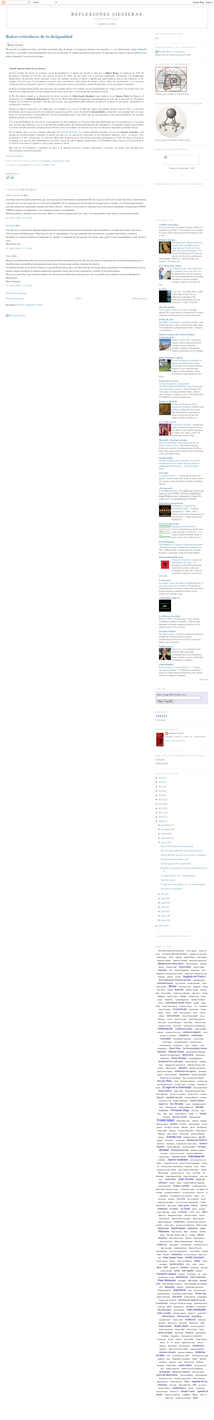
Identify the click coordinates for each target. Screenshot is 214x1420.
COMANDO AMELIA (169, 597)
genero (159, 1127)
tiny (184, 694)
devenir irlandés (191, 1061)
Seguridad (175, 1336)
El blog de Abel (166, 319)
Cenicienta (203, 1006)
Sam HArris (179, 1333)
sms (168, 1355)
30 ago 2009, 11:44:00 (19, 248)
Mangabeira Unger (175, 1215)
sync (162, 1369)
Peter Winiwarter (167, 1280)
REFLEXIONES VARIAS (171, 357)
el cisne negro (180, 1084)
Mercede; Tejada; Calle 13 (177, 1235)
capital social (193, 996)
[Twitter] (12, 179)
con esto (113, 49)
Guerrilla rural (173, 1136)
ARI (170, 970)
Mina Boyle (199, 1241)
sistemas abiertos (197, 1349)
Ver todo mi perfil (175, 741)
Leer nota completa (14, 155)
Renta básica (168, 1316)
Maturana (163, 1231)
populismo (180, 1290)
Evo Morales (176, 1103)
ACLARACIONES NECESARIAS (174, 954)
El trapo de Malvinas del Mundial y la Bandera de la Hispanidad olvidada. (187, 361)
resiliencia (190, 1319)
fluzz (171, 1114)
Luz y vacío (177, 291)
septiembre (166, 837)
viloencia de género (172, 1395)
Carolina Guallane (198, 1000)
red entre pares (164, 1310)
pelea (205, 1274)
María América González (181, 1219)
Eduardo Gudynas (188, 1081)
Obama (172, 1261)
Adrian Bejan (162, 957)
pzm (169, 1306)
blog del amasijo (167, 307)
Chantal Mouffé (180, 1009)
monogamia (173, 1245)
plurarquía (170, 1287)
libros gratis (183, 1205)
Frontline (183, 1124)
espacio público (197, 1100)
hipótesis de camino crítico (187, 1144)
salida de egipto (165, 1333)
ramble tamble (166, 457)
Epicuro (160, 1097)
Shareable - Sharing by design (173, 439)
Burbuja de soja (192, 990)
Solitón (194, 1359)
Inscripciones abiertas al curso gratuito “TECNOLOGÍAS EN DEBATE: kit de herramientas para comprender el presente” (180, 386)
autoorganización (165, 983)
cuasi (202, 1045)
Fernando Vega (180, 1110)
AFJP (171, 957)
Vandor (191, 1388)
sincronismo (172, 1346)
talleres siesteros (172, 1369)
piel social (192, 1280)
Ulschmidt (10, 225)
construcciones (195, 1042)
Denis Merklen (179, 1058)
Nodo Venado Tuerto (173, 1257)
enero (163, 920)
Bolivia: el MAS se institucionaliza (173, 618)
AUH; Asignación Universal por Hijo (175, 980)
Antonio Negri (198, 967)
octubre (164, 833)
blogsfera (196, 987)
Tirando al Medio (167, 631)
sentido (171, 1339)
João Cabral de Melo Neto (188, 1170)
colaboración (165, 1028)
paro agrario (188, 1270)
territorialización (201, 1375)
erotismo (203, 1097)
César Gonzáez (164, 1009)
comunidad (165, 1038)
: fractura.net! (165, 488)
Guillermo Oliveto (189, 1137)
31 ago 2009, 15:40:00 (19, 285)
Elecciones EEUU (200, 1088)
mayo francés (176, 1232)
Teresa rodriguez (186, 1375)
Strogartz (160, 1365)
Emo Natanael (162, 1094)
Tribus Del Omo (185, 1385)
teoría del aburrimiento (167, 1375)
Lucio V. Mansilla (162, 1212)
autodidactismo (199, 980)
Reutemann (193, 1323)
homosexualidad (189, 1147)
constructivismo (165, 1045)
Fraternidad (165, 1120)
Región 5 (191, 1313)
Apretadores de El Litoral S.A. (184, 526)
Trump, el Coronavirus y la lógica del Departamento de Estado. (186, 561)
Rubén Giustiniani (166, 1329)
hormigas (202, 1147)
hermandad (180, 1140)
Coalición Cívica (164, 1026)
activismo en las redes (198, 954)
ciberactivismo (173, 1016)
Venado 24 (174, 1391)
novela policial (161, 1261)
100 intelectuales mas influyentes (171, 951)
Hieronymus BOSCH (197, 1140)
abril (163, 906)
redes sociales (164, 1313)
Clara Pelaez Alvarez (197, 1019)
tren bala (173, 1385)
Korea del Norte (165, 1186)
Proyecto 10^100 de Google (181, 1303)
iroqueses (188, 1166)
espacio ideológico (180, 1101)
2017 (160, 786)
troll (194, 1385)
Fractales (166, 1117)
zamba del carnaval (183, 1398)
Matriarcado (163, 1228)
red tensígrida (179, 1310)
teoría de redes (198, 1372)
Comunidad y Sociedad (182, 1039)
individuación (196, 1156)
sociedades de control (180, 1355)
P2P (166, 1267)
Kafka (179, 1183)
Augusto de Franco (194, 976)
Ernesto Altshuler (191, 1097)
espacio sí (163, 1104)
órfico (194, 1264)
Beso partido (161, 987)
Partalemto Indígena (166, 1274)
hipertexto (170, 1144)
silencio (200, 1342)
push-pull (161, 1307)
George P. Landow (172, 1127)
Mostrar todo (204, 679)
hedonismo (169, 1140)
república (196, 1316)
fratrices (195, 1121)
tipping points (162, 1382)
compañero (184, 1035)
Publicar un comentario (16, 293)
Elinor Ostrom (165, 1091)
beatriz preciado (194, 983)
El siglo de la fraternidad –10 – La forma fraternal (183, 884)
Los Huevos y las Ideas (169, 616)
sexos (162, 1342)
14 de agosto (191, 951)
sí (171, 1342)
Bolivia (170, 990)
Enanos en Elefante (168, 401)
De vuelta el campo (167, 634)
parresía (199, 1271)
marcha (202, 1215)
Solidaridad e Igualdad (181, 1359)
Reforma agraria (180, 1313)
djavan (160, 1075)
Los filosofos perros (167, 475)
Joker (188, 1173)
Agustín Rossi (189, 957)
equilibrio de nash (174, 1097)
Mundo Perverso (195, 1248)
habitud (160, 1140)
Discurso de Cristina (165, 1071)
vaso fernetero (162, 1391)
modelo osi (162, 1244)
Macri (204, 1212)
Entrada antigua (140, 298)
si (168, 1342)
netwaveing (176, 1254)
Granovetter (184, 1134)
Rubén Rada (192, 1329)
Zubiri (195, 1398)
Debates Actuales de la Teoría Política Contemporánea (177, 336)
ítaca (196, 1166)
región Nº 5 (202, 1313)
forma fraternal (180, 1114)
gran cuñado (172, 1134)
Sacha (201, 1329)
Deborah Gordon (176, 1051)
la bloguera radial (187, 1189)
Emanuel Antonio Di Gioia (195, 1091)
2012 (160, 808)
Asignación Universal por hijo (196, 974)
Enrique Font (193, 1094)
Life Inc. (194, 1205)
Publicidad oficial (200, 1303)
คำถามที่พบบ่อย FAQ (168, 490)
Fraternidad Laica (183, 1121)
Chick (175, 1013)
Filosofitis (163, 472)
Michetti (188, 1238)
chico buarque (185, 1013)
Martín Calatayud (165, 1222)
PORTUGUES (161, 763)
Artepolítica (195, 970)
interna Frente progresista (189, 1163)
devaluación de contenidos (170, 1061)
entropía (203, 1094)
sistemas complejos (185, 1352)
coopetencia (178, 1045)
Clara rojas (162, 1022)
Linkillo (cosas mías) (169, 224)
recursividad (201, 1307)
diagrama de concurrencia (175, 1065)
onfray (197, 1261)
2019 (160, 782)
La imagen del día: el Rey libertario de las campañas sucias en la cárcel (187, 269)
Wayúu (195, 1395)
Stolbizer (199, 1362)
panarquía (195, 1268)
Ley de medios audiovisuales (187, 1202)
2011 (160, 812)
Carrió (160, 1003)
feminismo (163, 1110)
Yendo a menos (166, 646)
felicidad (199, 1107)
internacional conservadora (171, 1166)
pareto (177, 1271)
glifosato (184, 1127)
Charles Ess (193, 1009)
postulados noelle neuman (182, 1294)
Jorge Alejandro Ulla (173, 1176)
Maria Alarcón (164, 1219)
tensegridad (164, 1372)
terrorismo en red (165, 1378)
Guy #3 (202, 1137)
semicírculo (161, 1339)
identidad (164, 1149)
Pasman (182, 1274)
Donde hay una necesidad (170, 1078)
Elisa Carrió (178, 1091)
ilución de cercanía (177, 1153)
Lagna (196, 1196)
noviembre (166, 829)
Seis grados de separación (191, 1336)
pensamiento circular (166, 1277)
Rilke (202, 1323)
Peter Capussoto (197, 1277)
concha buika (198, 1039)
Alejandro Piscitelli (29, 165)
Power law (49, 165)
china (195, 1013)
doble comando (171, 1075)
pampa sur (174, 1268)
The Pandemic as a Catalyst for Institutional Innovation (181, 544)
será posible (188, 1339)
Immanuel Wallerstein (195, 1153)
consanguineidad (180, 1042)
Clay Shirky (188, 1022)
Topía (186, 1381)
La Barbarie (165, 580)
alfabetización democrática (171, 963)
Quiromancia (178, 1307)
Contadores (160, 719)
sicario (177, 1342)
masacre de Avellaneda (185, 1225)
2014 (160, 799)
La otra (162, 288)
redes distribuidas (196, 1309)
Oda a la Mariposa (185, 1261)
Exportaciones (171, 1107)
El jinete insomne (167, 239)
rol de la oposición (198, 1326)
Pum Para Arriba (168, 879)
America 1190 (171, 967)
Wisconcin (169, 1398)
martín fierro (179, 1222)
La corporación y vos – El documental (178, 875)
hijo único (160, 1144)
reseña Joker (178, 1320)
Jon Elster (196, 1173)
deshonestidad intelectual (171, 557)
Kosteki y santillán (181, 1186)
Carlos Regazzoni (182, 1000)
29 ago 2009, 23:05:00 (19, 217)
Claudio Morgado (174, 1022)
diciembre (165, 824)
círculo (169, 1019)
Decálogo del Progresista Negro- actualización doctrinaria (185, 405)
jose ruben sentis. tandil (170, 265)
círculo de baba (180, 1019)
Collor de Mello (200, 1029)
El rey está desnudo (167, 227)
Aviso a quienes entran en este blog (173, 309)
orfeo (188, 1264)
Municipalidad (161, 1251)
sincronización (184, 1346)
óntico (204, 1261)
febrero (164, 915)
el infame (191, 1084)
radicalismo (190, 1307)
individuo (162, 1160)
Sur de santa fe (200, 1365)
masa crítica (169, 1225)
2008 (160, 925)
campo (183, 996)
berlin (204, 983)
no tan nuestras (190, 1254)
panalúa (184, 1267)
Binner (173, 986)
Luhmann (182, 1212)
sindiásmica (198, 1345)
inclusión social (179, 1156)
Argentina (162, 970)
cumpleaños (162, 1048)
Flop (202, 1110)
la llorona (200, 1192)
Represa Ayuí (183, 1316)
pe (199, 1274)
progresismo (202, 1297)
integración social (170, 1163)
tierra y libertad (199, 1378)
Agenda (179, 957)
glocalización (202, 1127)
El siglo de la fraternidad (177, 1087)
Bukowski (179, 990)
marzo (163, 911)
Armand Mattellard (181, 970)
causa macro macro (169, 1006)
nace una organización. (178, 1251)
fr (196, 1114)
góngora (172, 1131)
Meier (186, 1232)
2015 (160, 795)
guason (161, 1137)
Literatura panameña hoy (171, 503)
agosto (164, 842)
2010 (160, 816)
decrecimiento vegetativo (196, 1052)
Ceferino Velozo (186, 1006)
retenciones (172, 1323)
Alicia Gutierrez (191, 964)
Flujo (165, 1114)
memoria (193, 1232)
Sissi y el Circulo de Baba (178, 1349)
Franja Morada (194, 1117)
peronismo (182, 1277)
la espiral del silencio (172, 1192)
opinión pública (177, 1264)
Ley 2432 (181, 1199)
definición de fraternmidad (170, 1055)
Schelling (165, 1336)
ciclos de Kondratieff (190, 1016)
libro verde (172, 1205)
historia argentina (173, 1147)
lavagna (171, 1199)
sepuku (179, 1339)
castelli (196, 1003)
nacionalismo (195, 1251)
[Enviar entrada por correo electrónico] (70, 161)
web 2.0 (203, 1395)
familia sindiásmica (186, 1107)
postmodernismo (163, 1294)
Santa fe (189, 1333)
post (190, 1290)
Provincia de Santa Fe (167, 1300)
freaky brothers (162, 1124)
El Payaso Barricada (169, 523)
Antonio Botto (185, 967)
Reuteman (183, 1323)
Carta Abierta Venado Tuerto (178, 1003)
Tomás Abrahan (176, 1382)
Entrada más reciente (15, 298)
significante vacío (188, 1342)
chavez (168, 1013)
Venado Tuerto (188, 1391)
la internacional (188, 1192)
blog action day (185, 987)
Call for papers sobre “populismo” (176, 863)
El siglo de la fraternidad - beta (175, 859)
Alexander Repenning (197, 960)
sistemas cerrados (167, 1352)
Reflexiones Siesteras (106, 14)
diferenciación (171, 1068)
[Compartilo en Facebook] (8, 179)
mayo (163, 902)
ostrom (201, 1264)
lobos (194, 1209)
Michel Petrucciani (176, 1238)
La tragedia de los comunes (181, 1196)
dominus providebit (199, 1075)
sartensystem (200, 1333)
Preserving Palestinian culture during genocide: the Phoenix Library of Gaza (179, 444)
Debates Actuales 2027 (181, 339)
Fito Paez (195, 1110)
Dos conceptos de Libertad (193, 1078)
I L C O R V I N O (167, 421)
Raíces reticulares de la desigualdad (39, 36)
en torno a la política (178, 1094)
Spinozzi (172, 1362)
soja (168, 1359)
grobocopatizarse (197, 1134)
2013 (160, 803)
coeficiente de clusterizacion (194, 1026)
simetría (162, 1346)
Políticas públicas (164, 1290)
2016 (160, 790)
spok (180, 1362)
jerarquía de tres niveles (166, 1170)
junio (163, 898)
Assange (161, 977)
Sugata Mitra (171, 1365)
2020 (160, 777)
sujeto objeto (185, 1365)
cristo (187, 1045)
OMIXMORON (166, 664)
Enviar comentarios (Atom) (30, 304)
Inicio (78, 298)
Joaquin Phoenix (177, 1173)
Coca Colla (177, 1026)
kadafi (172, 1183)
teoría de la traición (181, 1372)
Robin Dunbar (165, 1326)
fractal (203, 1113)
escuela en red (165, 1101)
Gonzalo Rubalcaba (185, 1131)
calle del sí (196, 993)
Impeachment (164, 1157)
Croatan (195, 1045)
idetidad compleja (197, 1150)
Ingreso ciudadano (178, 1159)
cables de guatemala (181, 993)
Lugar (174, 1212)
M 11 (198, 1212)
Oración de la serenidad (171, 888)
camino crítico (172, 996)
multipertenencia (180, 1248)
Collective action (183, 1028)
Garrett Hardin (194, 1124)
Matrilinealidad (178, 1228)
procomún (177, 1296)
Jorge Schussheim (190, 1176)
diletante (183, 1068)
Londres (202, 1209)
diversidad (202, 1071)
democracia (187, 1055)
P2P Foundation (166, 541)
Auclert (178, 977)
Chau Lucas (177, 649)
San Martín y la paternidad (169, 322)
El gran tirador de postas (182, 424)
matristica (192, 1228)
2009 (160, 821)
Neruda (166, 1254)
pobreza (180, 1287)
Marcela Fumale (191, 1215)
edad (176, 1081)
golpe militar (162, 1131)
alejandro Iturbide (164, 960)
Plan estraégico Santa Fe (172, 1284)
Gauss (204, 1124)
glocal (192, 1127)
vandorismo (200, 1388)
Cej (195, 1006)
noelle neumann (194, 1257)
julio (163, 893)
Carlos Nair (169, 1000)
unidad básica (179, 1388)
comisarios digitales (192, 1032)
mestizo (192, 1235)
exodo (188, 1104)
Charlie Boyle (176, 733)
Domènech (184, 1074)
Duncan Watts (164, 1081)
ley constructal (193, 1199)
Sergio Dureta (201, 1339)
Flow (159, 1114)
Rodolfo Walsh (181, 1326)
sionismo (163, 1349)
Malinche (162, 1215)
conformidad (167, 1042)
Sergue (9, 255)
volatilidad (186, 1395)
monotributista (186, 1245)
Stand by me (189, 1362)
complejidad (196, 1035)
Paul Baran (191, 1274)
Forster (191, 1114)
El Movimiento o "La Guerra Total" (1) (175, 667)
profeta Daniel (189, 1297)
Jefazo (203, 1166)
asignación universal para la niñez (169, 974)
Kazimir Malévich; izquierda (194, 1183)
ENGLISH (160, 759)
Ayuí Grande (180, 983)
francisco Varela (179, 1117)
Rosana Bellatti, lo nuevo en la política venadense (183, 854)
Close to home (200, 1022)
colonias (160, 1032)
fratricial (203, 1121)
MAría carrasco (198, 1219)
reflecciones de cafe (14, 194)
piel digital (182, 1281)
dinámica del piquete (197, 1068)
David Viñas (175, 1048)
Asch (204, 970)
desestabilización (195, 1058)
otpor (159, 1267)
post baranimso (200, 1290)
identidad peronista (180, 1150)
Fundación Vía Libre (169, 380)
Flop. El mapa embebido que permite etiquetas (182, 850)
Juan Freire (170, 1179)
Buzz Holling (166, 993)
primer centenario (163, 1297)
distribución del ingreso (185, 1071)
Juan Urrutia (185, 1179)
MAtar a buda (201, 1225)
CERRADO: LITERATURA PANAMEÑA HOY (184, 507)
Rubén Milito (180, 1329)
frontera (173, 1124)
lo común (174, 1209)
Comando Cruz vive (173, 1032)
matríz (202, 1228)
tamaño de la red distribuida (192, 1369)
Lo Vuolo (185, 1208)
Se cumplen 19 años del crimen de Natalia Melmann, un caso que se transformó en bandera (181, 584)
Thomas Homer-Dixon (182, 1378)
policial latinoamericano (194, 1287)
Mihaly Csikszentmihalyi (183, 1241)
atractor (170, 977)
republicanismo (165, 1320)
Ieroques (163, 1153)
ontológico (163, 1264)
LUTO (191, 1212)
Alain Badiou (202, 957)
